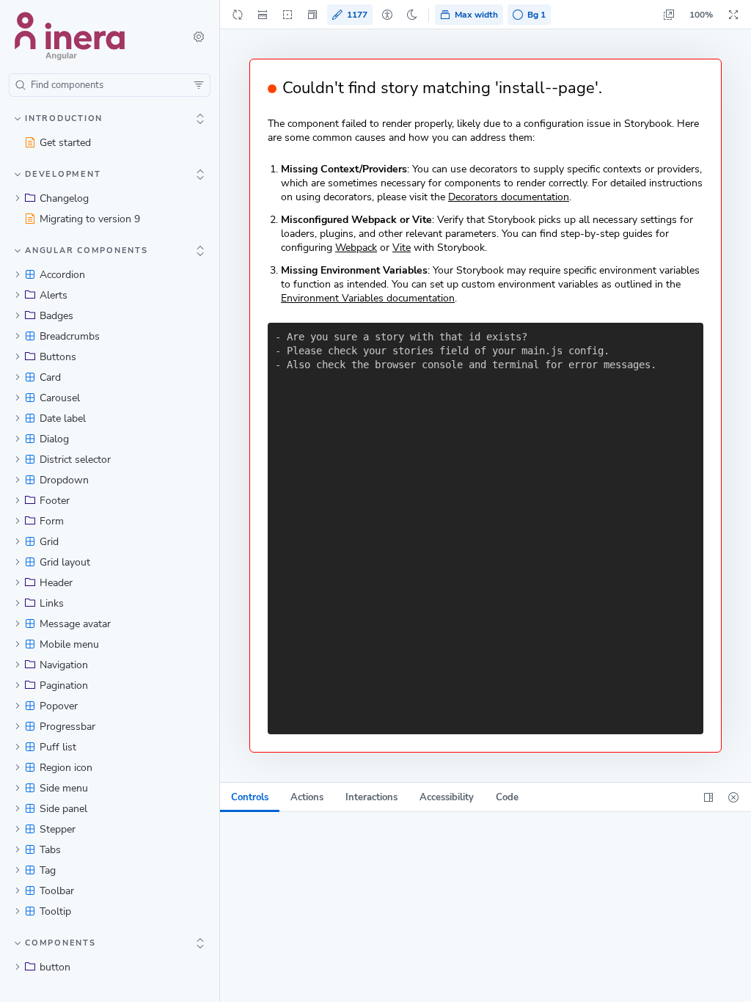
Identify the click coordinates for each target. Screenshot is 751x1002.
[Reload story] (237, 14)
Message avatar (75, 624)
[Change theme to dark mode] (412, 14)
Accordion (62, 275)
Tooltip (55, 911)
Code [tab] (507, 797)
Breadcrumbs (70, 336)
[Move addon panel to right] (708, 797)
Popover (59, 706)
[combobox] (109, 85)
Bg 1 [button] (536, 15)
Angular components (86, 250)
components (60, 942)
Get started (65, 143)
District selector (75, 460)
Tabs (50, 850)
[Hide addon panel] (733, 797)
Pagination (64, 685)
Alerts (53, 295)
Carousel (60, 398)
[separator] (220, 501)
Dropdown (64, 480)
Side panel (63, 809)
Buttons (58, 357)
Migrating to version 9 (90, 219)
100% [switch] (701, 15)
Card (50, 377)
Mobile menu (69, 644)
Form (52, 521)
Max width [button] (476, 15)
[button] (312, 14)
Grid (49, 542)
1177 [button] (357, 15)
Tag (48, 870)
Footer (55, 501)
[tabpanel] (485, 907)
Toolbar (57, 891)
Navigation (64, 665)
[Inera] (90, 37)
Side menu (64, 788)
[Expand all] (200, 119)
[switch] (198, 36)
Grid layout (65, 562)
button (55, 967)
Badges (56, 316)
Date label (63, 418)
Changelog (64, 198)
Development (62, 174)
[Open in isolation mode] (669, 14)
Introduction (64, 118)
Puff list (58, 747)
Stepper (58, 829)
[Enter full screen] (733, 14)
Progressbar (67, 727)
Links (52, 603)
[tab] (249, 797)
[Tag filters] (198, 85)
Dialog (54, 439)
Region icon (66, 768)
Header (56, 583)
